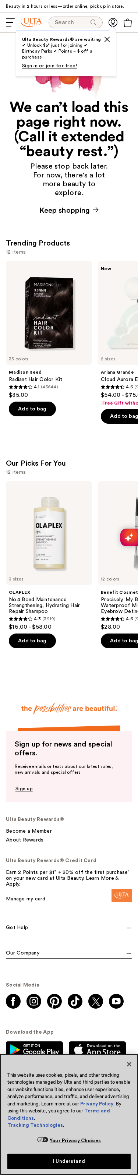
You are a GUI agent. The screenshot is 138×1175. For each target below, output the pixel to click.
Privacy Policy (96, 1103)
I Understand (69, 1161)
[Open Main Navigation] (10, 22)
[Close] (129, 1064)
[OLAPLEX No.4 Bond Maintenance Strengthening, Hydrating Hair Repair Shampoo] (49, 556)
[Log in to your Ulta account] (113, 22)
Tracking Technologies (35, 1125)
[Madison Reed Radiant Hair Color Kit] (49, 330)
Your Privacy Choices (75, 1140)
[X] (107, 39)
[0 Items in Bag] (127, 23)
